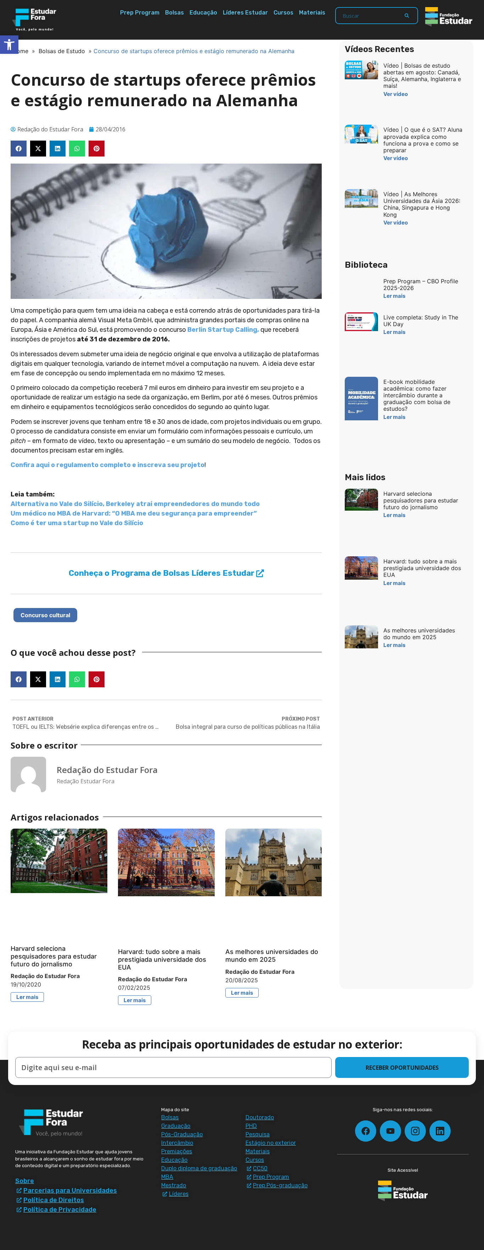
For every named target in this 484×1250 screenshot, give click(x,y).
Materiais (312, 12)
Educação (203, 12)
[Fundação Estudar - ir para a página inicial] (448, 17)
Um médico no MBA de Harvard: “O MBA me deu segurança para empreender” (134, 513)
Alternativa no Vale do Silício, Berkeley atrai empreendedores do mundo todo (135, 504)
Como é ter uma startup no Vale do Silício (77, 523)
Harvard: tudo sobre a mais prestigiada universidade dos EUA (162, 959)
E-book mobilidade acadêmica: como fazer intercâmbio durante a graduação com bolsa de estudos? (416, 395)
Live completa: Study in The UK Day (420, 321)
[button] (19, 149)
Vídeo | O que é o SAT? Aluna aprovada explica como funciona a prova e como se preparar (422, 140)
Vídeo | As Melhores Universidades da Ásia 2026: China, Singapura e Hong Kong (421, 204)
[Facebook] (365, 1131)
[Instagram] (415, 1131)
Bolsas (174, 12)
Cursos (283, 12)
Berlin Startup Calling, (223, 330)
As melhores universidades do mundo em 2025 (271, 955)
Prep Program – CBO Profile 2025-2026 (420, 284)
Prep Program (139, 12)
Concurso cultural (45, 615)
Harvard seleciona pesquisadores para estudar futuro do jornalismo (54, 956)
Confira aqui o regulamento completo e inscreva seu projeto (107, 465)
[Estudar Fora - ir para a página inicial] (35, 20)
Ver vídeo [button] (395, 94)
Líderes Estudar (245, 12)
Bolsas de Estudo (62, 51)
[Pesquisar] (406, 15)
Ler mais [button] (27, 997)
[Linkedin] (440, 1131)
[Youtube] (390, 1131)
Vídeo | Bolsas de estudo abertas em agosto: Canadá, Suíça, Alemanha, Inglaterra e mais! (422, 76)
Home (20, 51)
